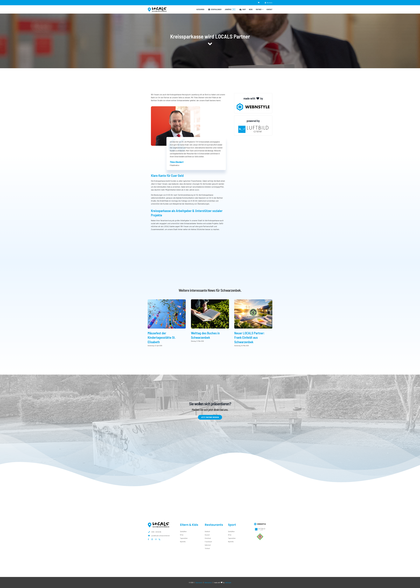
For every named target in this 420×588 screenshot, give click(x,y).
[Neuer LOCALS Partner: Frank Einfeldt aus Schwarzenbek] (253, 300)
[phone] (159, 539)
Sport (232, 525)
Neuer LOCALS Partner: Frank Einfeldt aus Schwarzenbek (249, 337)
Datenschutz (208, 582)
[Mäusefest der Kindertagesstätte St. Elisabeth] (167, 300)
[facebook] (148, 539)
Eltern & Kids (189, 525)
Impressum (199, 582)
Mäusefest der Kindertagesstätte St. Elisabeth (162, 337)
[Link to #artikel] (210, 44)
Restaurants (214, 525)
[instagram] (152, 539)
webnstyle (228, 582)
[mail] (156, 539)
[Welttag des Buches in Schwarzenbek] (210, 300)
